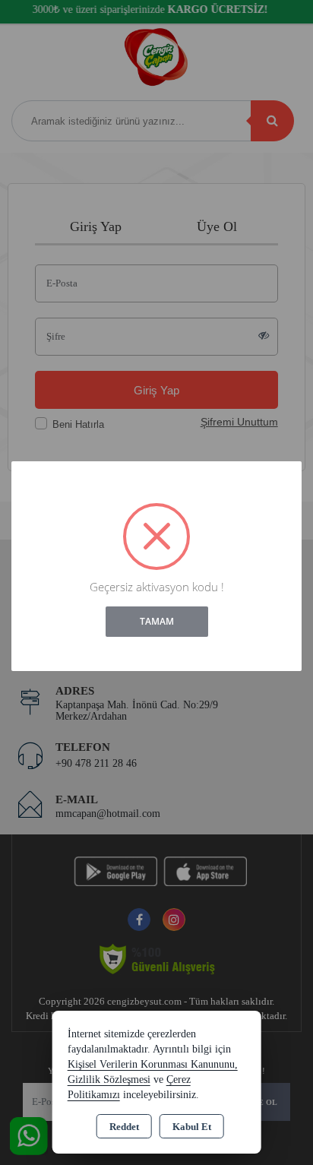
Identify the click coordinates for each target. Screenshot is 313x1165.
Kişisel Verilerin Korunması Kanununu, (153, 1064)
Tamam (157, 621)
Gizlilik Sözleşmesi (109, 1079)
